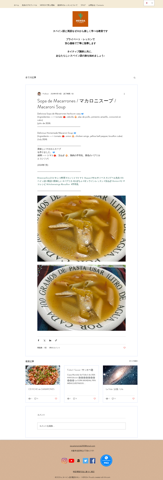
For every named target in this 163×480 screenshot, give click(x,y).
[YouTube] (71, 460)
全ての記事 (30, 77)
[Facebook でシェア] (38, 340)
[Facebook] (92, 460)
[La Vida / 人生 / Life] (120, 375)
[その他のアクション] (124, 93)
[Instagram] (64, 460)
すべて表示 (133, 361)
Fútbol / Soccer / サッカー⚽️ (80, 369)
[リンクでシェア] (56, 340)
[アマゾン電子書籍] (78, 460)
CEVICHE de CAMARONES (41, 389)
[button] (134, 77)
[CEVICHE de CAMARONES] (43, 375)
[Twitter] (85, 460)
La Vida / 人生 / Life (114, 389)
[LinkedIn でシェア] (50, 340)
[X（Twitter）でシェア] (44, 340)
